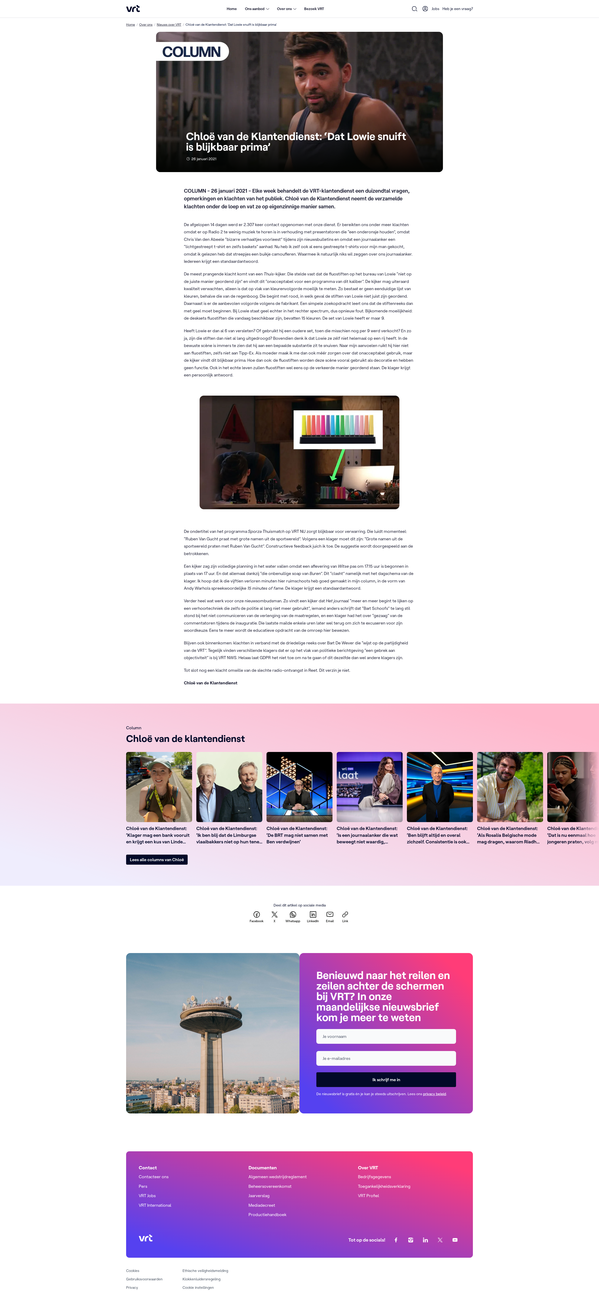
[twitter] (440, 1240)
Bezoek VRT (314, 8)
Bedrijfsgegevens (374, 1176)
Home (232, 8)
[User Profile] (425, 8)
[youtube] (455, 1240)
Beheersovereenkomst (270, 1186)
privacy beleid (434, 1093)
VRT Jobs (147, 1195)
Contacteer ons (153, 1176)
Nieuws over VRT (169, 24)
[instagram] (410, 1240)
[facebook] (396, 1240)
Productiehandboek (267, 1214)
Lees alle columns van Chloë (157, 859)
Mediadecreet (261, 1205)
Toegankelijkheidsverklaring (384, 1186)
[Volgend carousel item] (463, 799)
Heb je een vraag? (457, 8)
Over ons (146, 24)
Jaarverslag (259, 1195)
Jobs (435, 8)
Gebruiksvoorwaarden (144, 1279)
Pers (143, 1186)
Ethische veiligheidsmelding (205, 1270)
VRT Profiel (368, 1195)
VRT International (155, 1205)
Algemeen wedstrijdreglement (277, 1176)
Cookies (132, 1270)
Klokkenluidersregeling (201, 1279)
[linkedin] (425, 1240)
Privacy (132, 1287)
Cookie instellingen (198, 1287)
